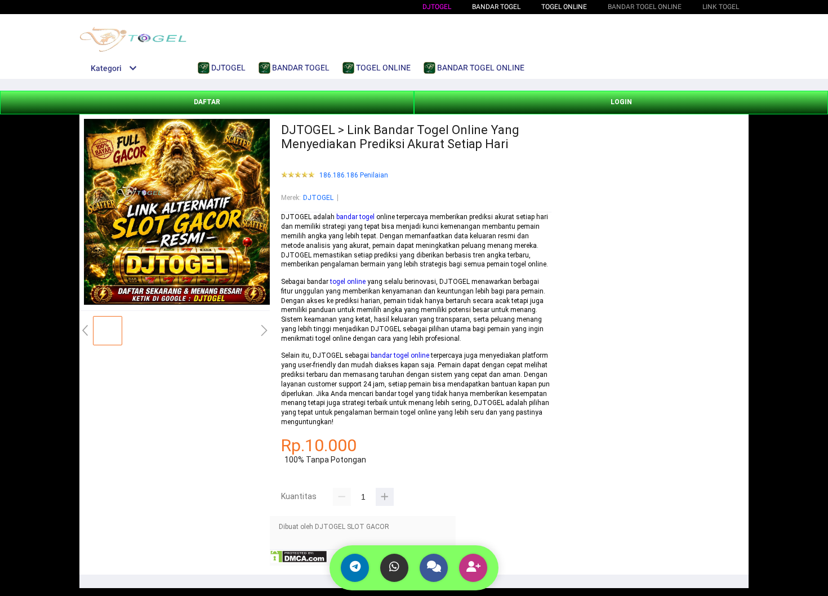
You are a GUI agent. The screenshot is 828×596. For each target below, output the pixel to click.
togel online (348, 282)
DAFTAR (207, 102)
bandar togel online (400, 355)
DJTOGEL (436, 7)
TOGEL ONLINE (564, 7)
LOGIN (621, 102)
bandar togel (355, 217)
